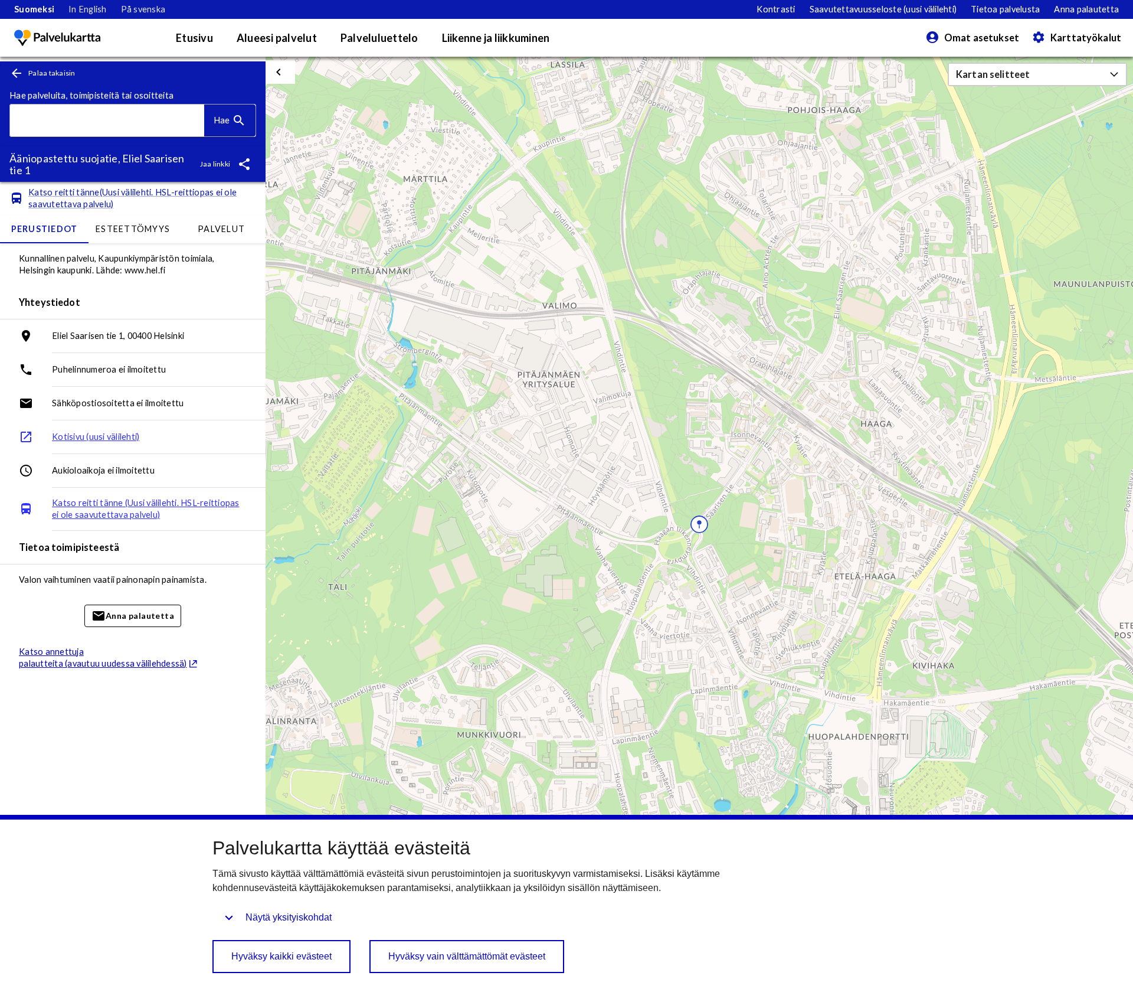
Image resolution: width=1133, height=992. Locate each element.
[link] (34, 9)
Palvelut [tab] (221, 229)
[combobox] (107, 120)
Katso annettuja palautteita (103, 657)
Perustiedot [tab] (44, 229)
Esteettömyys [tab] (133, 229)
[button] (1037, 74)
